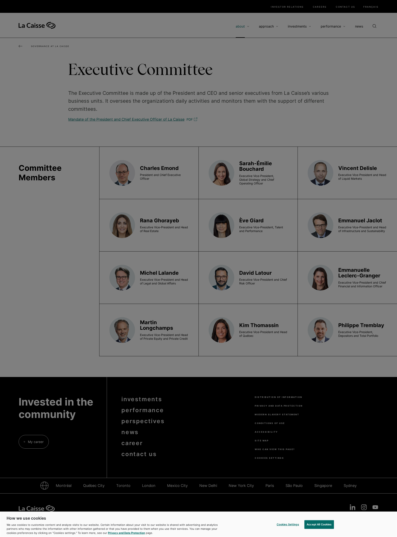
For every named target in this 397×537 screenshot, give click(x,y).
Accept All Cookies (319, 524)
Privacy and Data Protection (126, 532)
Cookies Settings (288, 524)
